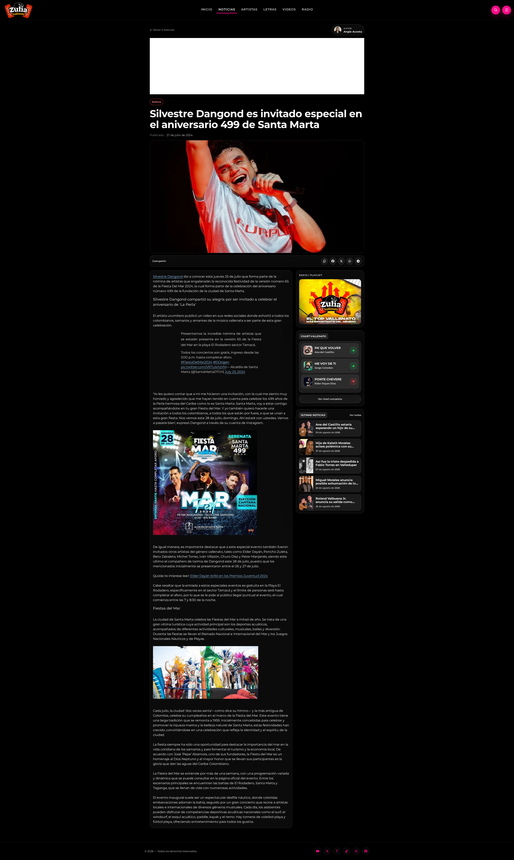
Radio (307, 9)
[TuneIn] (337, 851)
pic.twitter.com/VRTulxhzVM (203, 367)
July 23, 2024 (235, 372)
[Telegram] (358, 261)
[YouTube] (317, 851)
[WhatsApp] (349, 261)
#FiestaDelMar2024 (196, 362)
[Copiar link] (324, 261)
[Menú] (506, 10)
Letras (269, 9)
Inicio (206, 9)
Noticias (226, 9)
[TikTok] (346, 851)
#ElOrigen (221, 362)
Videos (289, 9)
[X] (341, 261)
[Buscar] (495, 10)
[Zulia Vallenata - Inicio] (18, 9)
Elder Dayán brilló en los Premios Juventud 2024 (229, 576)
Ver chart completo (330, 398)
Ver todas (355, 415)
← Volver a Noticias (162, 29)
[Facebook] (332, 261)
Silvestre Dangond (168, 276)
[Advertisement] (257, 66)
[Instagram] (356, 851)
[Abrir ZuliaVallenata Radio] (330, 301)
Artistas (249, 9)
